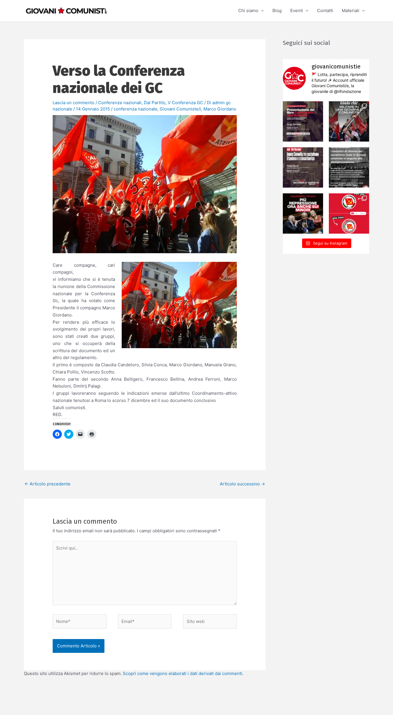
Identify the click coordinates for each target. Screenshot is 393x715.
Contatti (325, 10)
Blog (277, 10)
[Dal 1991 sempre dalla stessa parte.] (349, 213)
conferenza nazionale (135, 109)
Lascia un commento (73, 102)
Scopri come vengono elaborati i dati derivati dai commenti (182, 673)
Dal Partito (154, 102)
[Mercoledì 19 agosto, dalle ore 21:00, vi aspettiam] (349, 167)
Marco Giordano (219, 109)
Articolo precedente (47, 484)
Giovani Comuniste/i (180, 109)
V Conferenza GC (185, 102)
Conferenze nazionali (120, 102)
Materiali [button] (350, 10)
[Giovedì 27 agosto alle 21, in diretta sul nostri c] (303, 167)
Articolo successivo (242, 484)
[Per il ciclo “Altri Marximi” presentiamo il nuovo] (303, 121)
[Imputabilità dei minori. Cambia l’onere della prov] (303, 213)
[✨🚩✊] (349, 121)
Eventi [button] (296, 10)
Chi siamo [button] (248, 10)
